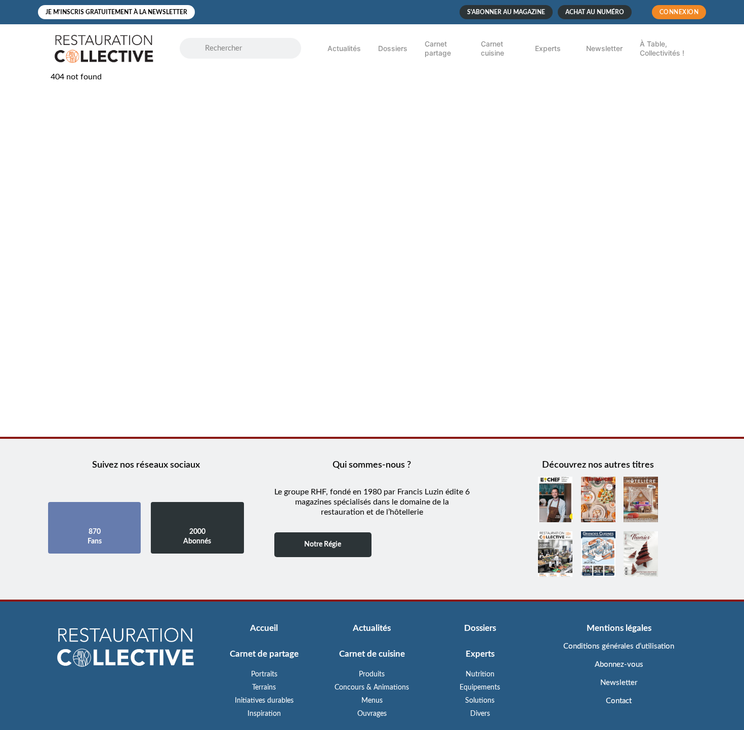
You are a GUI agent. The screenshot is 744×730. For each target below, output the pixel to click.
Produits (372, 674)
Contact (619, 701)
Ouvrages (372, 713)
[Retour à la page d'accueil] (125, 648)
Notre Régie (322, 544)
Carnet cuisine (492, 48)
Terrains (264, 687)
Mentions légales (619, 628)
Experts (548, 48)
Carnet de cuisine (372, 654)
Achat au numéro (594, 12)
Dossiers (392, 48)
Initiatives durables (264, 700)
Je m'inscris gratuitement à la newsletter (116, 12)
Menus (372, 700)
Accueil (264, 628)
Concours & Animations (372, 687)
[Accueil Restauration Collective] (103, 48)
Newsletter (604, 48)
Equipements (480, 687)
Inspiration (264, 713)
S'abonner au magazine (506, 12)
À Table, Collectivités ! (662, 48)
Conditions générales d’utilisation (618, 646)
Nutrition (480, 674)
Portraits (264, 674)
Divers (480, 713)
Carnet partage (438, 48)
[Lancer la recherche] (197, 48)
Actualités (344, 48)
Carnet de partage (264, 654)
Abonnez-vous (619, 664)
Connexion (679, 12)
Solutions (479, 700)
